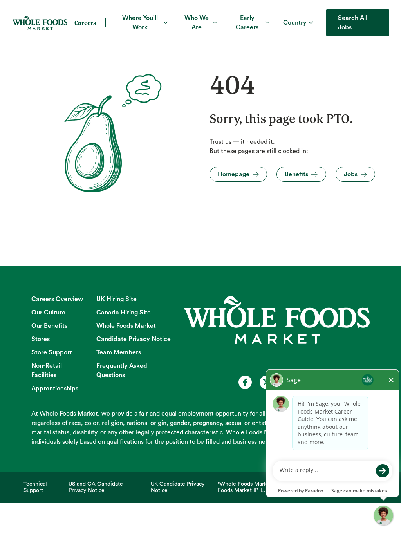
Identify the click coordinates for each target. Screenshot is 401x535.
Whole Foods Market (126, 326)
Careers (85, 23)
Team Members (118, 352)
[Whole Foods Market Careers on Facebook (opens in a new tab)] (245, 382)
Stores (40, 339)
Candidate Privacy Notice (133, 339)
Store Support (51, 352)
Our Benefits (49, 326)
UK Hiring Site (116, 299)
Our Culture (48, 312)
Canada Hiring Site (123, 312)
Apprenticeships (54, 388)
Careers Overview (57, 299)
